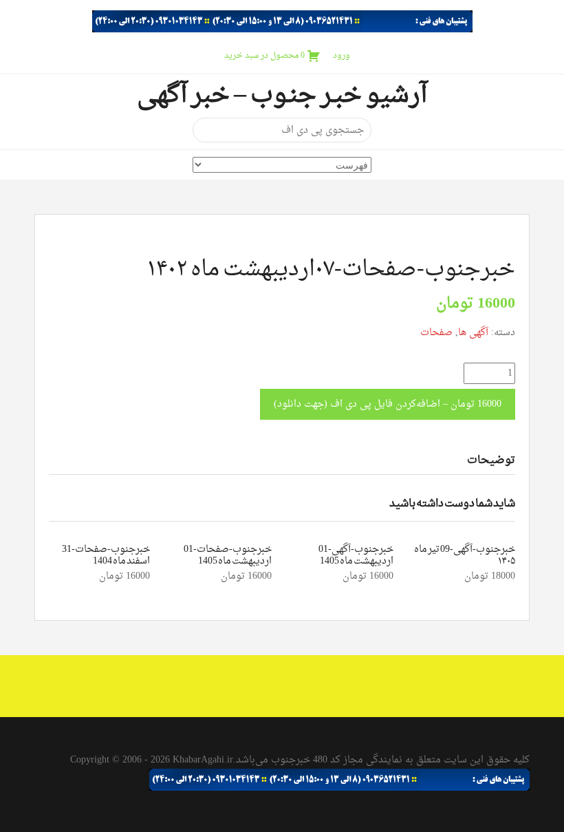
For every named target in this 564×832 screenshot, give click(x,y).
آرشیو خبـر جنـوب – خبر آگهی (282, 95)
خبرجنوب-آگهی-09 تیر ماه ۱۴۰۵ (464, 555)
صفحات (436, 332)
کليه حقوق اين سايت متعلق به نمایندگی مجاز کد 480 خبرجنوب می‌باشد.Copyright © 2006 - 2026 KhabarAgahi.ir (300, 760)
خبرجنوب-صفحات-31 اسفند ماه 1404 (106, 555)
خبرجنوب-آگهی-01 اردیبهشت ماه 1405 (355, 555)
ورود (341, 55)
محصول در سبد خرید (264, 55)
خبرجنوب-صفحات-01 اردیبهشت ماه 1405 (228, 555)
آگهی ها (473, 332)
